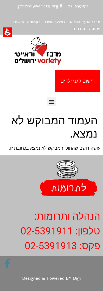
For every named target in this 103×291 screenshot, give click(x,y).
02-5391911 (47, 231)
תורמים (79, 29)
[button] (51, 101)
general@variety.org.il (39, 6)
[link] (7, 263)
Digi (77, 278)
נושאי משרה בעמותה (46, 22)
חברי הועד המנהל (84, 22)
